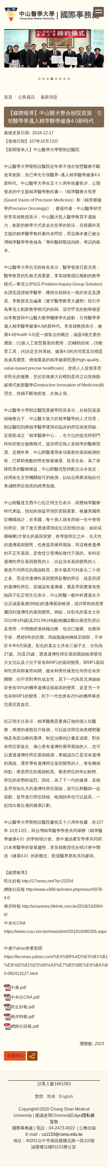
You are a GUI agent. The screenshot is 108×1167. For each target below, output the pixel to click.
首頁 (8, 97)
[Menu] (98, 12)
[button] (10, 55)
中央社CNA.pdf (25, 997)
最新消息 (49, 97)
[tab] (39, 78)
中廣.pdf (18, 987)
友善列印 (15, 1056)
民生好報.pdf (22, 1007)
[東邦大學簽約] (54, 48)
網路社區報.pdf (25, 1026)
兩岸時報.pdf (22, 1016)
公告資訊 (26, 97)
